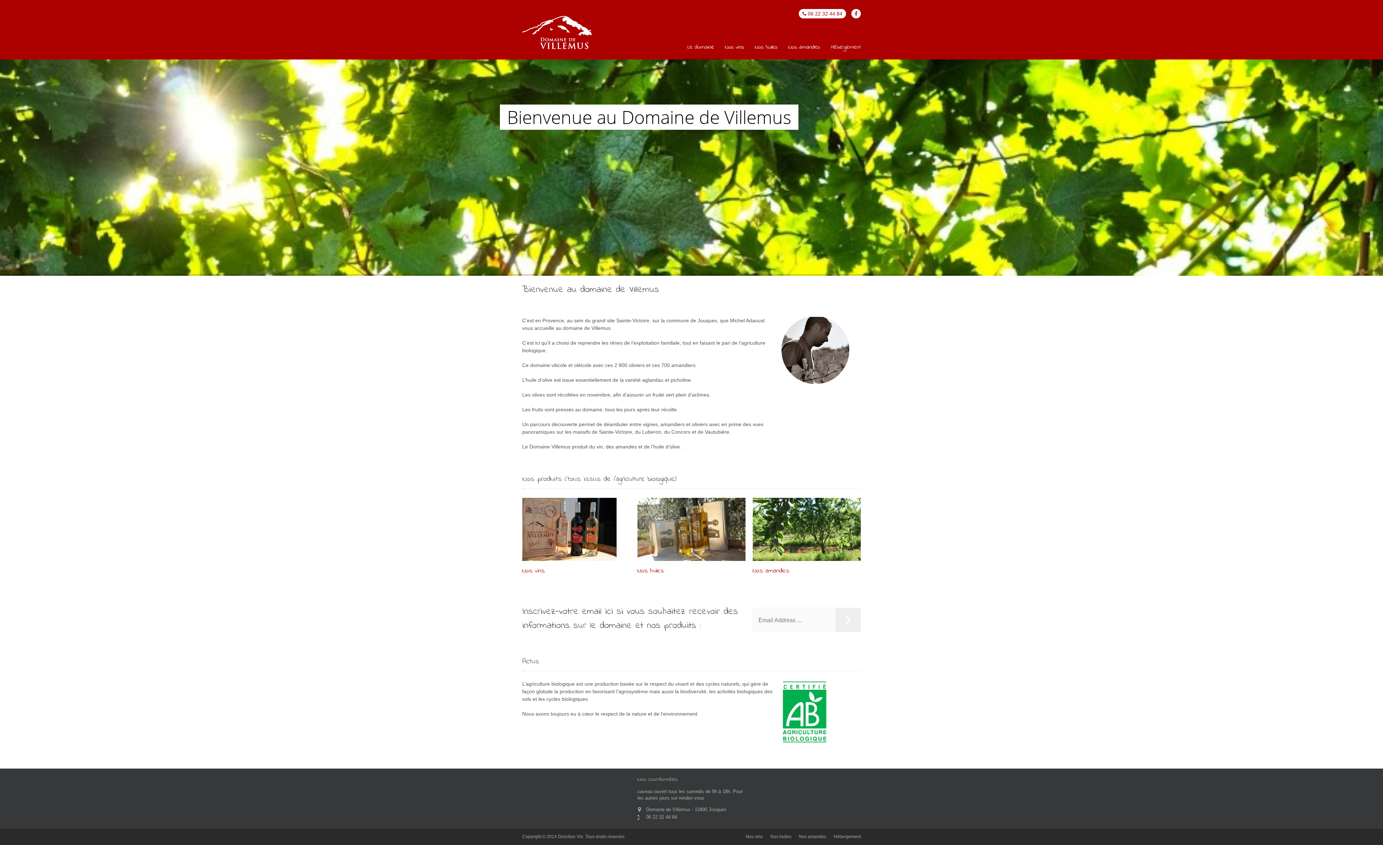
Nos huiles (766, 48)
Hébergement (846, 48)
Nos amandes (804, 48)
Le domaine (701, 48)
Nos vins (734, 48)
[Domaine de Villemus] (557, 33)
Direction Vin (570, 836)
